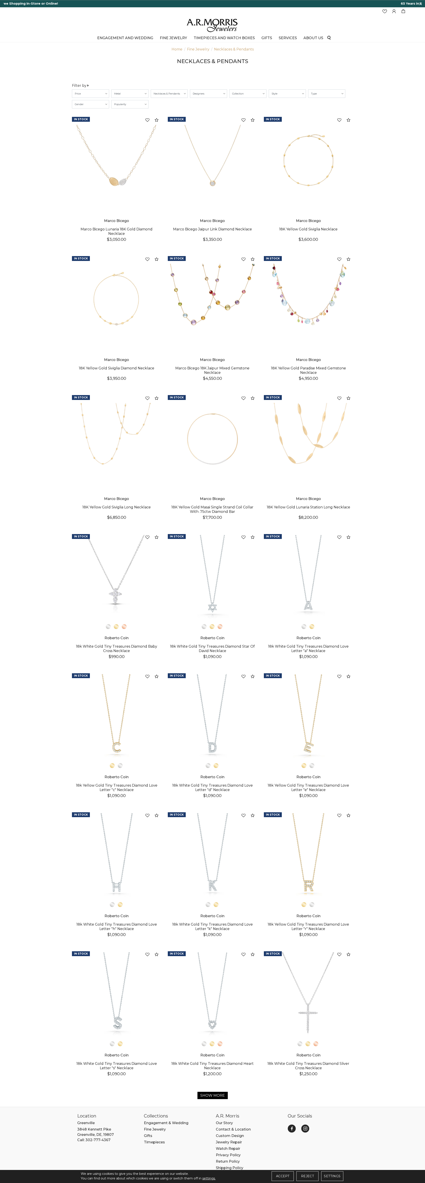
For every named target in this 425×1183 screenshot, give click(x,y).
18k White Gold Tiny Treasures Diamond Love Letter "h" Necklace (116, 926)
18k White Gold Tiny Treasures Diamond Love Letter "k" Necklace (212, 926)
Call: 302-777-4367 (93, 1140)
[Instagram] (305, 1129)
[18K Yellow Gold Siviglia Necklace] (308, 160)
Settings (332, 1176)
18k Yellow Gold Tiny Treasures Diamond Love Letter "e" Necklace (308, 787)
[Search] (328, 38)
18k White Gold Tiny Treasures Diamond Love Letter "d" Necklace (212, 787)
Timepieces (154, 1142)
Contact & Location (233, 1129)
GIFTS (266, 38)
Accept (282, 1176)
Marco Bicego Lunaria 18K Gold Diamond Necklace (117, 231)
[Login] (394, 11)
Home (177, 49)
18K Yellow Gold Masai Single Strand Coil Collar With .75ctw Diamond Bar (212, 509)
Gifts (148, 1136)
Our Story (224, 1123)
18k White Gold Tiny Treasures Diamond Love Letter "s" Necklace (116, 1065)
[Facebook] (292, 1129)
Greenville (86, 1123)
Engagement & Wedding (166, 1123)
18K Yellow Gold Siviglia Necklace (308, 229)
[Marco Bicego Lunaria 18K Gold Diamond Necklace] (116, 160)
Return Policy (228, 1161)
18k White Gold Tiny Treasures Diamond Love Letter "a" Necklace (308, 648)
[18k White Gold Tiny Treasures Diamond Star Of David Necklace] (212, 578)
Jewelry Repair (229, 1142)
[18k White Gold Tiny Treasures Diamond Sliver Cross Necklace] (308, 995)
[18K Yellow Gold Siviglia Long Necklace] (116, 439)
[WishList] (384, 11)
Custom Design (230, 1136)
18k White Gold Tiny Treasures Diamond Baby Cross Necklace (116, 648)
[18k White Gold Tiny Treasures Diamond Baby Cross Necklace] (116, 578)
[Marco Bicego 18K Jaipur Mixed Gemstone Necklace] (212, 300)
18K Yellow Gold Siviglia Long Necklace (116, 507)
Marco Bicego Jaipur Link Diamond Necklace (212, 229)
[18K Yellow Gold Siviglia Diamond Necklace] (116, 300)
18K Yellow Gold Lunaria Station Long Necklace (308, 507)
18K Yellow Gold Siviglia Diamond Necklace (116, 368)
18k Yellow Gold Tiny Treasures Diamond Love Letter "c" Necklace (116, 787)
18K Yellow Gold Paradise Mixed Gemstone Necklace (308, 370)
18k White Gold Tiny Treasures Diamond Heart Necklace (212, 1065)
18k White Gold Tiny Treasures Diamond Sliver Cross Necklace (308, 1065)
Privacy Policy (228, 1155)
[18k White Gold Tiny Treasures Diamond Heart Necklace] (212, 995)
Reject (307, 1176)
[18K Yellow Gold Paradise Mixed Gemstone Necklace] (308, 300)
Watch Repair (228, 1148)
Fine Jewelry (173, 38)
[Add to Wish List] (147, 120)
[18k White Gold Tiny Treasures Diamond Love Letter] (308, 578)
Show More (212, 1095)
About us (313, 38)
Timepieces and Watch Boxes (224, 38)
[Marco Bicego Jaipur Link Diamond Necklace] (212, 160)
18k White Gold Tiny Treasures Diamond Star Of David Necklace (212, 648)
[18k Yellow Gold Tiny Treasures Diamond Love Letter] (116, 717)
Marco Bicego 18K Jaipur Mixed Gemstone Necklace (212, 370)
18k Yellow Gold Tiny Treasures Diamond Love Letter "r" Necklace (308, 926)
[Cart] (403, 11)
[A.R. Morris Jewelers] (212, 25)
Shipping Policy (229, 1168)
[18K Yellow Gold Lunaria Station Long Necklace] (308, 439)
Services (288, 38)
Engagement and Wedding (125, 38)
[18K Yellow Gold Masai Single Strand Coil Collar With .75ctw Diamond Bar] (212, 439)
